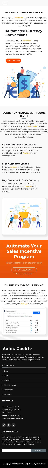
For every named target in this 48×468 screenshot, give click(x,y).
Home (6, 371)
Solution (6, 380)
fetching (26, 153)
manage (24, 303)
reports (28, 186)
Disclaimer (7, 394)
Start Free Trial (13, 60)
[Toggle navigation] (5, 3)
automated (27, 40)
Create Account (24, 270)
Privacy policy (8, 390)
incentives (19, 17)
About (6, 376)
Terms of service (10, 385)
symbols (13, 167)
